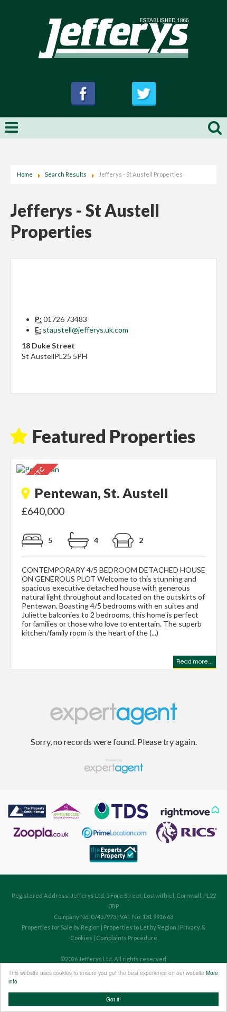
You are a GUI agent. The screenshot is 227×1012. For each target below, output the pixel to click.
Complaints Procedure (126, 937)
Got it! (113, 999)
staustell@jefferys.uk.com (85, 329)
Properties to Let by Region (139, 927)
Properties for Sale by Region (61, 927)
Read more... (194, 663)
